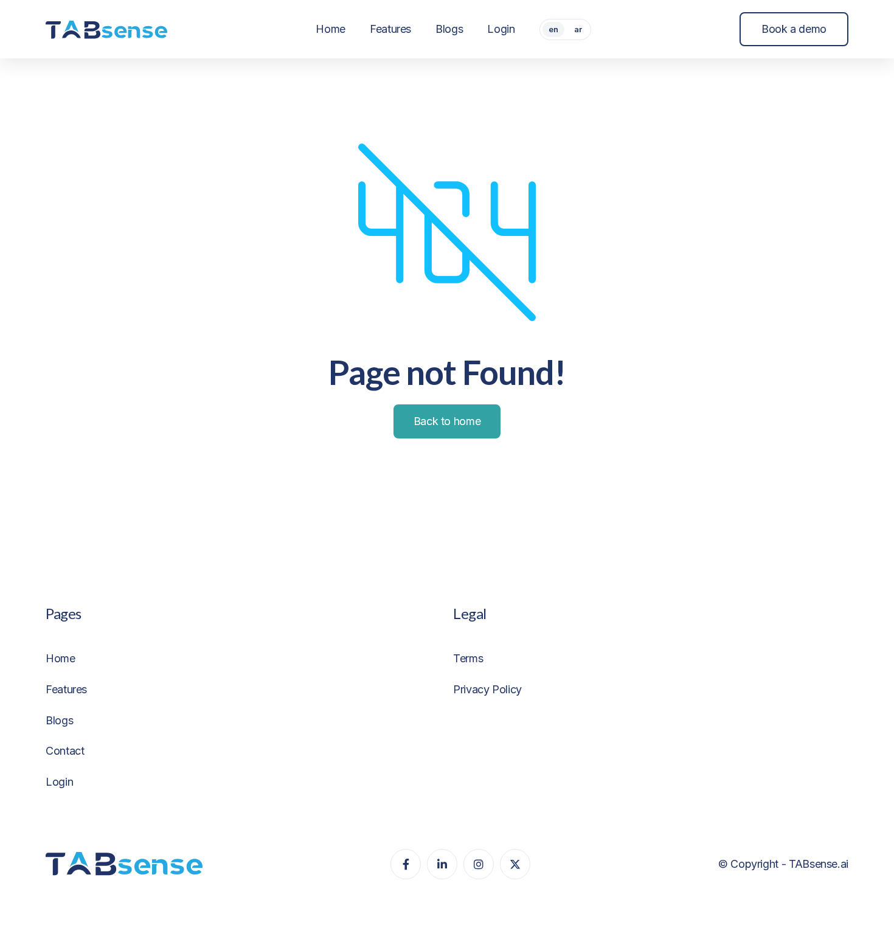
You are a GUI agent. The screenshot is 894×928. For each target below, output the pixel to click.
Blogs (59, 720)
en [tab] (553, 29)
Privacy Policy (487, 689)
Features (66, 689)
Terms (468, 658)
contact (65, 750)
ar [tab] (578, 29)
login (59, 781)
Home (60, 658)
